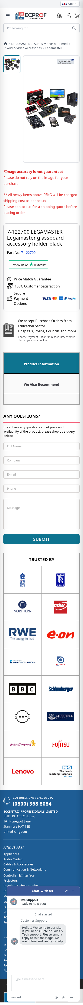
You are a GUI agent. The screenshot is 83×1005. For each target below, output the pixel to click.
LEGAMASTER (20, 44)
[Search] (74, 28)
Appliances (11, 854)
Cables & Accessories (18, 864)
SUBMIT (41, 539)
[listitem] (12, 64)
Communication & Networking (24, 869)
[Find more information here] (43, 944)
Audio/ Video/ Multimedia (52, 44)
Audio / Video (12, 859)
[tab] (41, 363)
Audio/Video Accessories (24, 48)
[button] (77, 15)
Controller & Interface (18, 875)
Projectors (10, 880)
